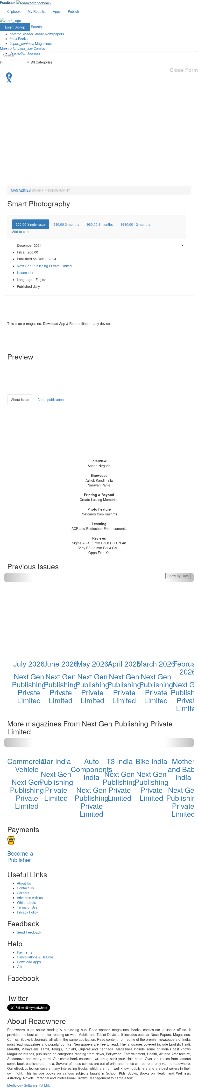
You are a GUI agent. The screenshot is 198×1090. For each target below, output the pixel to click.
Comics (27, 48)
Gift (19, 966)
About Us (24, 883)
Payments (24, 952)
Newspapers (37, 33)
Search (36, 26)
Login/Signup (15, 27)
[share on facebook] (99, 74)
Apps (57, 11)
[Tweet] (99, 79)
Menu (4, 48)
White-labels (26, 902)
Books (19, 38)
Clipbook (14, 11)
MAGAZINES (21, 190)
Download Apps (29, 961)
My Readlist (37, 11)
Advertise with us (30, 897)
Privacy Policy (27, 912)
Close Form (184, 69)
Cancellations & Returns (35, 957)
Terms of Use (27, 907)
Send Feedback (29, 932)
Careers (23, 892)
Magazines (31, 43)
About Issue (20, 399)
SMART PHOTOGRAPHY (51, 190)
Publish (73, 11)
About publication (50, 399)
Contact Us (25, 888)
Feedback (7, 2)
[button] (180, 742)
